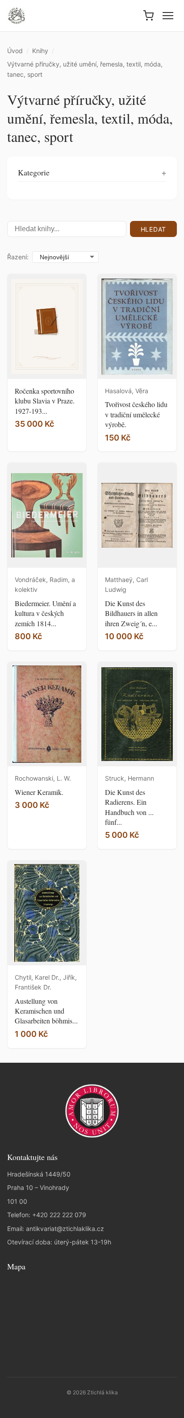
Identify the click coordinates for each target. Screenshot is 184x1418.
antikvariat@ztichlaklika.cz (65, 1228)
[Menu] (168, 15)
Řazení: (18, 257)
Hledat (153, 229)
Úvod (15, 50)
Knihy (40, 50)
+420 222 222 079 (59, 1214)
